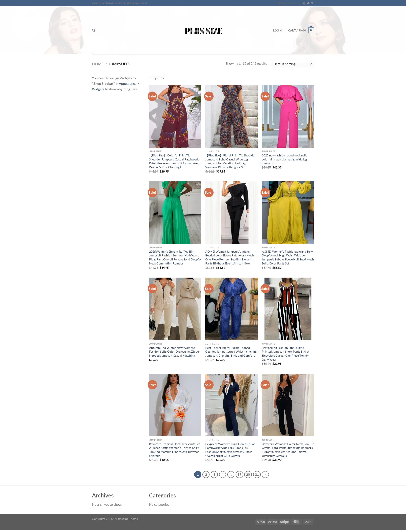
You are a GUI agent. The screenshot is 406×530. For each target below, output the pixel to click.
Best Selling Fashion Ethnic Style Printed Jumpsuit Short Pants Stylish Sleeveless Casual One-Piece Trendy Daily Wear (286, 353)
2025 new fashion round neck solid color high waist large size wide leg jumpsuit (284, 159)
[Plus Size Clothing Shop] (203, 30)
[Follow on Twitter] (308, 3)
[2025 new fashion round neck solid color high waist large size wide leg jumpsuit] (288, 116)
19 (239, 474)
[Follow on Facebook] (300, 3)
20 (248, 474)
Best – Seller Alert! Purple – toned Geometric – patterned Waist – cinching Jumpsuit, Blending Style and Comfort (231, 351)
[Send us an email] (312, 3)
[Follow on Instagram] (304, 3)
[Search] (93, 30)
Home (98, 64)
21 (257, 474)
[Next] (265, 474)
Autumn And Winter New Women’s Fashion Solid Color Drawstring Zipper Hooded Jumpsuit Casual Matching (174, 351)
